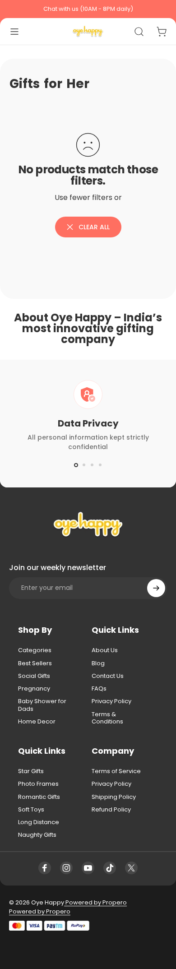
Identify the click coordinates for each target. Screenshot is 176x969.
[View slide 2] (84, 465)
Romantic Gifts (39, 797)
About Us (105, 650)
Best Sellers (35, 663)
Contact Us (108, 676)
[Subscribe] (156, 588)
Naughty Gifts (37, 835)
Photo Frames (38, 784)
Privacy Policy (111, 701)
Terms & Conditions (107, 718)
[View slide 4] (100, 465)
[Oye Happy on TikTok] (109, 868)
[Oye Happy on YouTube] (88, 868)
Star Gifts (31, 771)
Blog (98, 663)
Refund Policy (111, 809)
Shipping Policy (114, 797)
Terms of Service (116, 771)
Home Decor (37, 721)
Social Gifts (34, 676)
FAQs (99, 688)
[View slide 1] (76, 465)
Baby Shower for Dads (42, 705)
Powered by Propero (95, 902)
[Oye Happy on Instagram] (66, 868)
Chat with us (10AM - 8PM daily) (88, 9)
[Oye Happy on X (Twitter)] (131, 868)
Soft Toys (31, 809)
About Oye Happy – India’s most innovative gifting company (88, 328)
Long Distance (38, 822)
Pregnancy (34, 688)
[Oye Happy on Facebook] (44, 868)
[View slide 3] (92, 465)
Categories (34, 650)
